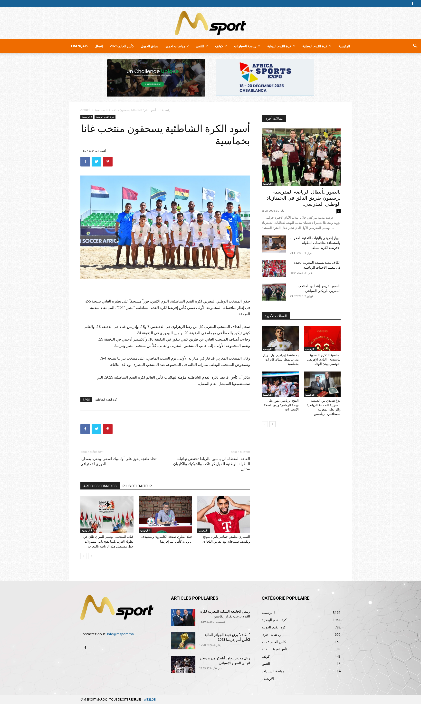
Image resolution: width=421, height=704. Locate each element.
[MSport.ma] (210, 23)
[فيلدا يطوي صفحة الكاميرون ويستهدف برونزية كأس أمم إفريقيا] (165, 514)
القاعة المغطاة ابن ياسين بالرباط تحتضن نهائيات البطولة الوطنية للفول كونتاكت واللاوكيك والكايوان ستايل (211, 464)
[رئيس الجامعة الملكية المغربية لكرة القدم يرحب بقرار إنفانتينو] (183, 617)
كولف (219, 46)
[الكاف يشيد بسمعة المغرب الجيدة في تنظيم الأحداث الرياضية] (274, 268)
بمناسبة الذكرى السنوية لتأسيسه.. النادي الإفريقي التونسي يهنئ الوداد (324, 359)
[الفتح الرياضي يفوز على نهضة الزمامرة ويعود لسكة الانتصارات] (280, 384)
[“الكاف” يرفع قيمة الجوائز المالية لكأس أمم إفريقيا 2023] (183, 640)
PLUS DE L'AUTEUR (137, 486)
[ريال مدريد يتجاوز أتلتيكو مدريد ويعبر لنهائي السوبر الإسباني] (183, 664)
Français (79, 46)
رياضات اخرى (175, 46)
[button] (415, 46)
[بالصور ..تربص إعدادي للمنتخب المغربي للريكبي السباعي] (274, 292)
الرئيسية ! (166, 110)
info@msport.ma (120, 634)
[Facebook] (412, 3)
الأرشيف (268, 678)
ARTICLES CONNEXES (100, 486)
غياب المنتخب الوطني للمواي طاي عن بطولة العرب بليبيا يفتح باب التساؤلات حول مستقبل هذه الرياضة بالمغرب (108, 541)
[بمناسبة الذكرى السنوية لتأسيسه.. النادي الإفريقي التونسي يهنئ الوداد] (322, 338)
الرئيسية (344, 46)
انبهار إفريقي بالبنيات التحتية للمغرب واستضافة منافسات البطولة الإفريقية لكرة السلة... (315, 243)
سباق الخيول (150, 46)
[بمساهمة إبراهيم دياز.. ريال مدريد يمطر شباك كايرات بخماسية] (280, 338)
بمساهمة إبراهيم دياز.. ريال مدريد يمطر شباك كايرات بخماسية (280, 359)
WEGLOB (150, 699)
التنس (200, 46)
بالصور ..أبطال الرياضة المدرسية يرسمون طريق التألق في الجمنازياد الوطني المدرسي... (304, 198)
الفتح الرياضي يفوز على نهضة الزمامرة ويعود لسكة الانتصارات (281, 405)
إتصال (99, 46)
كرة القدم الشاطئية (106, 399)
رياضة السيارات (245, 46)
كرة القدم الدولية (279, 46)
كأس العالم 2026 (122, 46)
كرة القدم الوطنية (314, 46)
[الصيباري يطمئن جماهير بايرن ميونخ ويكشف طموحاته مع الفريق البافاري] (223, 514)
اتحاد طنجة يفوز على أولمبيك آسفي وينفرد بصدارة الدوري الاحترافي (118, 461)
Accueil (85, 110)
